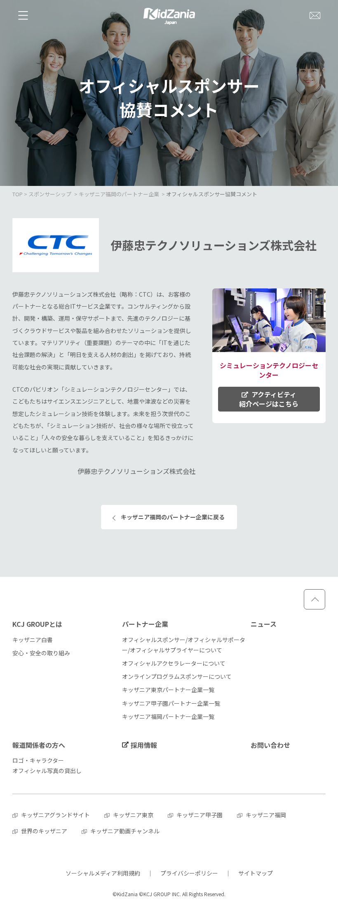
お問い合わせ (270, 745)
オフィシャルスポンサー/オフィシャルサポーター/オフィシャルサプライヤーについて (183, 644)
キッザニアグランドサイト (55, 815)
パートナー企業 (145, 624)
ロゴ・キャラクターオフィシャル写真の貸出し (47, 765)
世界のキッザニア (44, 831)
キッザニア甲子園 (199, 815)
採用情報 (144, 745)
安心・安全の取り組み (41, 653)
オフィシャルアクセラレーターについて (173, 663)
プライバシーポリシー (189, 873)
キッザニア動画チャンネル (125, 831)
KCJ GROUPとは (37, 624)
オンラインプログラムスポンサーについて (177, 676)
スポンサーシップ (49, 194)
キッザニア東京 (133, 815)
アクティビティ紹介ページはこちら (268, 399)
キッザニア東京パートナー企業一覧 (168, 689)
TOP (17, 194)
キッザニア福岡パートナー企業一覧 (168, 716)
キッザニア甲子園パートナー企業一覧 (171, 703)
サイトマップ (255, 873)
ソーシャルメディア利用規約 (103, 873)
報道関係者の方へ (38, 745)
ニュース (264, 624)
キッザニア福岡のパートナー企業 (119, 194)
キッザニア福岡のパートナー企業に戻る (173, 517)
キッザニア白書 (32, 639)
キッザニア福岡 (266, 815)
